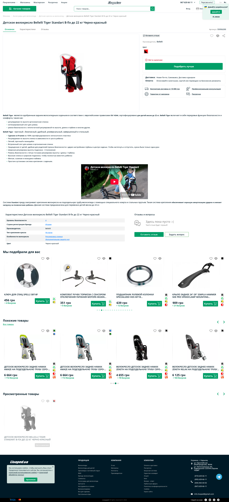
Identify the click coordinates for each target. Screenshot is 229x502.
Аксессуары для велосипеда (24, 16)
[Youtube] (210, 500)
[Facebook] (206, 500)
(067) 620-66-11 (201, 486)
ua (220, 2)
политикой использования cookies (23, 472)
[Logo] (114, 3)
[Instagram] (214, 500)
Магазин (6, 16)
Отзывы (45, 29)
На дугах (48, 232)
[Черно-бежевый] (146, 51)
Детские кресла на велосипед (51, 16)
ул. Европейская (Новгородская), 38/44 (203, 463)
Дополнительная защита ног (57, 239)
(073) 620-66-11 (201, 476)
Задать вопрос (177, 234)
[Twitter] (218, 500)
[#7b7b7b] (54, 334)
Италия (48, 224)
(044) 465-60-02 (201, 483)
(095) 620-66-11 (201, 479)
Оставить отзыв (149, 234)
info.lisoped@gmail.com (204, 494)
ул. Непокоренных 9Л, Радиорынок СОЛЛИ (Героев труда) (206, 468)
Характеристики (28, 29)
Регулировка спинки (54, 237)
